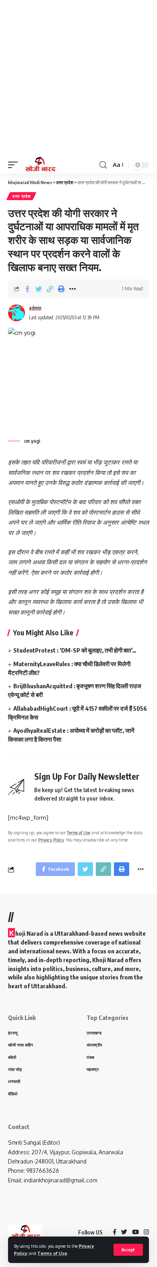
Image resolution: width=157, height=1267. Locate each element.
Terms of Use (52, 1253)
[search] (103, 165)
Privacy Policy (51, 839)
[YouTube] (135, 1232)
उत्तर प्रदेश (21, 196)
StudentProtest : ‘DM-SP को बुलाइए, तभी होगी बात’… (74, 650)
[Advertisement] (78, 78)
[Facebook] (114, 1232)
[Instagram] (146, 1232)
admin (35, 308)
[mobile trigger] (15, 164)
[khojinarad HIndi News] (40, 164)
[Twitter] (124, 1232)
